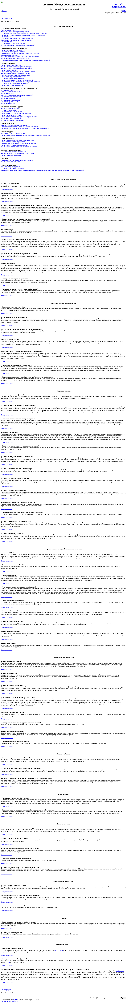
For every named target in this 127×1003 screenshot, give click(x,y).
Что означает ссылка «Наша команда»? (13, 120)
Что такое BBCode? (7, 90)
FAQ (124, 11)
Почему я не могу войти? (9, 30)
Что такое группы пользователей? (11, 112)
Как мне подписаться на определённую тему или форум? (19, 153)
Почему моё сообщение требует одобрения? (15, 83)
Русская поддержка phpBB (9, 1001)
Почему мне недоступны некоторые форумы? (15, 75)
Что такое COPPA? (7, 42)
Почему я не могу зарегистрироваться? (13, 43)
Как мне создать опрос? (8, 70)
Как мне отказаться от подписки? (11, 155)
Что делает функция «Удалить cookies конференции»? (18, 45)
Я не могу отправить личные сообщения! (14, 125)
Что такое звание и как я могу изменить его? (15, 58)
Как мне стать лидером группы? (11, 115)
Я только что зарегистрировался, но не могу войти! (17, 38)
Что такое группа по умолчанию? (11, 118)
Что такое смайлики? (7, 93)
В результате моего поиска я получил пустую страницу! (18, 143)
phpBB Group (58, 950)
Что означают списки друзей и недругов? (14, 133)
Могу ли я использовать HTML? (11, 92)
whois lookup (120, 971)
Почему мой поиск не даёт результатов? (13, 142)
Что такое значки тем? (8, 103)
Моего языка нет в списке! (9, 55)
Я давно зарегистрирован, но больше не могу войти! (17, 40)
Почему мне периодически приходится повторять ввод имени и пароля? (24, 33)
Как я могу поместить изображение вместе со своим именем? (20, 57)
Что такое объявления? (8, 98)
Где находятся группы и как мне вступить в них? (16, 113)
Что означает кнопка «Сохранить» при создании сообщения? (20, 82)
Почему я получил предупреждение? (12, 78)
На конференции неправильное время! (13, 52)
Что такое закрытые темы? (9, 102)
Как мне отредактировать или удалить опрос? (15, 73)
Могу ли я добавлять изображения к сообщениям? (17, 95)
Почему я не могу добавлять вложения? (13, 77)
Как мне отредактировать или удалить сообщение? (17, 67)
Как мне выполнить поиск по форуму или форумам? (17, 140)
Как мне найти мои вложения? (10, 162)
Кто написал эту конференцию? (11, 167)
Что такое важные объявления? (11, 97)
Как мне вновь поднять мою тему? (12, 85)
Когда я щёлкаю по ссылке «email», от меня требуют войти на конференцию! (25, 60)
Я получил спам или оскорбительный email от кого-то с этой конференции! (25, 128)
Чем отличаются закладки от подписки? (13, 152)
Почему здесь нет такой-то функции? (13, 168)
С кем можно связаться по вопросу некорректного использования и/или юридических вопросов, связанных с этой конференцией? (42, 170)
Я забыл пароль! (6, 37)
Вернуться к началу (7, 189)
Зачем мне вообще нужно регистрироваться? (15, 32)
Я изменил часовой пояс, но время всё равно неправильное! (20, 53)
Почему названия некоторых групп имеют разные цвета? (19, 117)
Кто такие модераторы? (8, 110)
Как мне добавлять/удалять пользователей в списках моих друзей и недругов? (25, 135)
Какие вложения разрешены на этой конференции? (17, 160)
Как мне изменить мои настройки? (12, 50)
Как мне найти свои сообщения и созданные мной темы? (19, 147)
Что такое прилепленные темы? (11, 100)
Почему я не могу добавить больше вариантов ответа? (18, 72)
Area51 (7, 962)
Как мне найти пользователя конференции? (15, 145)
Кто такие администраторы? (10, 108)
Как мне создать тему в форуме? (11, 65)
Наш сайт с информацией (119, 5)
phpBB (15, 999)
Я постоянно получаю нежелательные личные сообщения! (19, 127)
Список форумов (6, 18)
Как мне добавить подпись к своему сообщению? (16, 68)
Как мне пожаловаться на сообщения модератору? (17, 80)
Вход (5, 11)
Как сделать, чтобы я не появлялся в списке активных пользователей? (23, 35)
